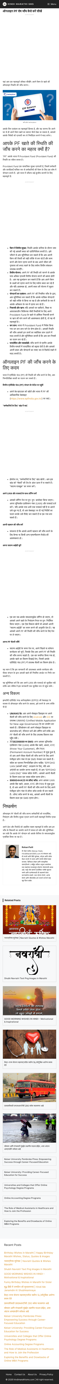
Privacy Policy (46, 1374)
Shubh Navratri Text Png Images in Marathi (27, 1269)
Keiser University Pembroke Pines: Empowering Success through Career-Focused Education (25, 1320)
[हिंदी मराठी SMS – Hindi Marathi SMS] (17, 4)
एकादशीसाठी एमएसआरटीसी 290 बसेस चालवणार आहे (26, 1303)
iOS (48, 717)
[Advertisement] (29, 45)
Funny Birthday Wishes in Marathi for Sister (28, 1282)
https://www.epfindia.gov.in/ (26, 398)
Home (9, 1374)
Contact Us (19, 1374)
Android (37, 717)
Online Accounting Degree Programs (24, 1344)
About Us (32, 1374)
